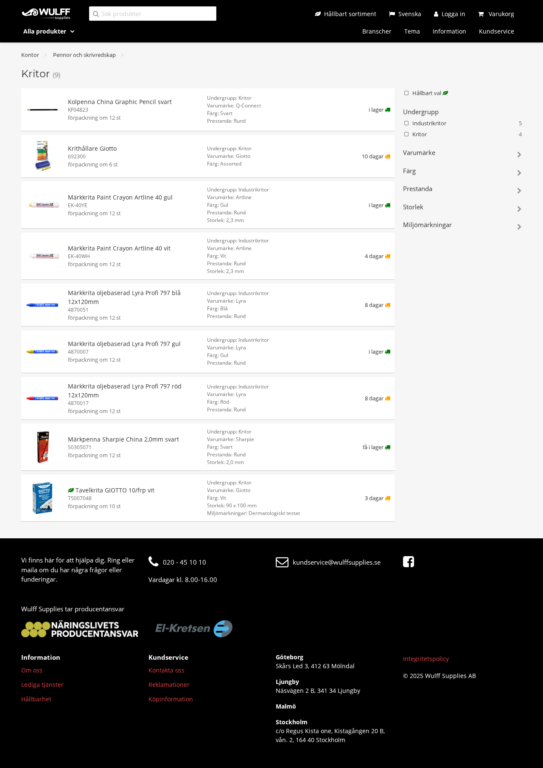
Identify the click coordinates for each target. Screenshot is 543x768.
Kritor (467, 134)
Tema (412, 31)
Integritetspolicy (426, 659)
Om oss (31, 670)
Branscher (377, 31)
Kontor (30, 55)
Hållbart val (427, 93)
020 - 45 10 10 (184, 562)
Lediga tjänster (42, 685)
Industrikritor (467, 123)
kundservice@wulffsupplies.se (337, 562)
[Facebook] (410, 562)
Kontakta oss (166, 670)
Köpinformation (170, 699)
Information (449, 31)
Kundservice (496, 31)
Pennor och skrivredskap (84, 55)
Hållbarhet (36, 699)
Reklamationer (169, 685)
